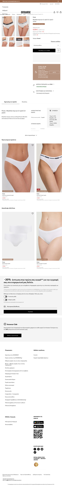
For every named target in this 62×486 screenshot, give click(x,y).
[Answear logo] (26, 12)
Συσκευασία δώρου (10, 388)
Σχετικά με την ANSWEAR (9, 355)
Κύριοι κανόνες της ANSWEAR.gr (10, 359)
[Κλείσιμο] (58, 1)
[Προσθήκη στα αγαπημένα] (58, 50)
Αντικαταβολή (43, 357)
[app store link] (10, 437)
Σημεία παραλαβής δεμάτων (27, 358)
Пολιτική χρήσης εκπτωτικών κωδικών (10, 416)
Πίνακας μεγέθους (55, 41)
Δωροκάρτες (8, 385)
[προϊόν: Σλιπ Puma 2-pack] (18, 236)
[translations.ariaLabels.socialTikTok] (6, 464)
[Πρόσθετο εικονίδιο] (7, 476)
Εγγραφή (30, 311)
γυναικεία (5, 7)
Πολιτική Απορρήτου (10, 419)
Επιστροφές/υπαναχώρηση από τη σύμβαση (10, 377)
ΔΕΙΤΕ (54, 72)
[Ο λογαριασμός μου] (54, 12)
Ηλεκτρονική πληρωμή (45, 355)
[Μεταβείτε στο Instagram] (10, 460)
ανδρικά (4, 10)
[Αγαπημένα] (57, 12)
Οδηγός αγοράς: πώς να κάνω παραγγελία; (10, 364)
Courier (24, 355)
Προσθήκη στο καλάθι (44, 50)
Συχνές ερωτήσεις (9, 391)
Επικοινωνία (8, 400)
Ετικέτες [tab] (24, 102)
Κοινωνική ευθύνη (9, 407)
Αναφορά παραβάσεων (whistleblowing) (9, 411)
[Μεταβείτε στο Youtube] (13, 460)
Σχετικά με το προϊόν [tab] (10, 102)
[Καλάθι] (61, 12)
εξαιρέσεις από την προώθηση (45, 290)
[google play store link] (10, 434)
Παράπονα (8, 397)
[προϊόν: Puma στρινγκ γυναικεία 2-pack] (18, 167)
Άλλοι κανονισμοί (9, 394)
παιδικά (4, 14)
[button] (46, 45)
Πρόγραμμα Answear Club (10, 382)
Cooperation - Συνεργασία (8, 403)
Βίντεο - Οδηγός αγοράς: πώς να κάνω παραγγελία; (10, 369)
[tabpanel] (31, 120)
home (4, 17)
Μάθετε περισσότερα (12, 335)
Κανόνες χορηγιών (10, 373)
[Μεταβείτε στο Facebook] (6, 460)
